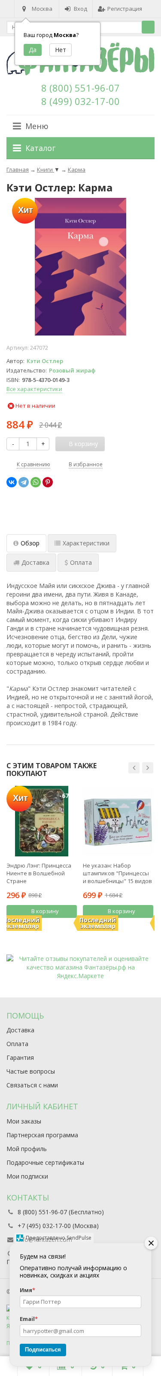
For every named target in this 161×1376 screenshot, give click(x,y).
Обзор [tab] (30, 543)
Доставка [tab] (35, 562)
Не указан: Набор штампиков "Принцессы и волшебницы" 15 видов (117, 873)
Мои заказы (23, 1121)
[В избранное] (72, 926)
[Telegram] (23, 482)
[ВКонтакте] (11, 482)
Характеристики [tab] (86, 543)
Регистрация (124, 8)
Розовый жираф (72, 370)
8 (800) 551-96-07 (80, 87)
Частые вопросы (30, 1071)
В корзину (45, 911)
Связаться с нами (32, 1085)
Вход (80, 8)
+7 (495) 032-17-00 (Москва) (58, 1226)
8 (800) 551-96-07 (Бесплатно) (61, 1212)
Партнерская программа (42, 1135)
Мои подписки (27, 1176)
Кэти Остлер (45, 361)
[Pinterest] (48, 482)
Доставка (20, 1030)
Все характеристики (34, 389)
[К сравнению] (59, 926)
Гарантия (20, 1057)
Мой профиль (26, 1149)
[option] (41, 858)
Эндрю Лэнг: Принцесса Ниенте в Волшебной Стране (38, 873)
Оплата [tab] (81, 562)
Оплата (17, 1044)
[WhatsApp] (35, 482)
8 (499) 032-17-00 (80, 101)
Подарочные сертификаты (45, 1162)
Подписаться (43, 1349)
